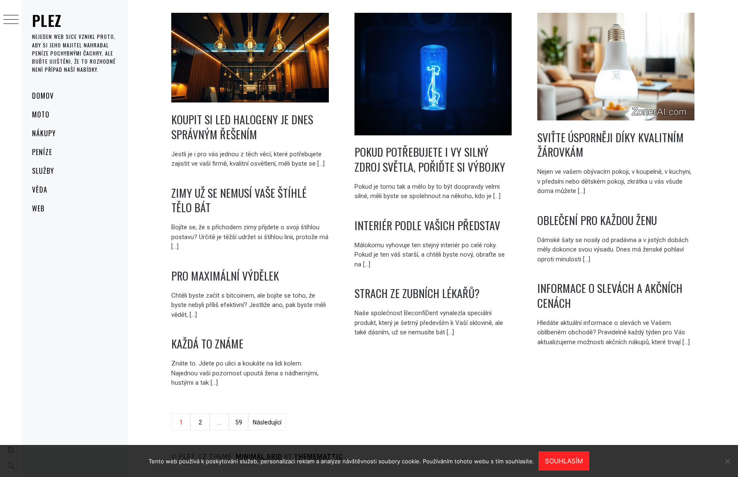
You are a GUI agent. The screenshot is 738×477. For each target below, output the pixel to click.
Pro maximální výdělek (225, 275)
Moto (41, 114)
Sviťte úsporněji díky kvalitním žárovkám (610, 145)
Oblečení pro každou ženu (597, 220)
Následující (267, 422)
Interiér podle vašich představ (427, 225)
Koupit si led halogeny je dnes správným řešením (242, 127)
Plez (47, 20)
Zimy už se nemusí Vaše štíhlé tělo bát (239, 200)
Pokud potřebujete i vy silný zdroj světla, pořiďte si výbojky (429, 159)
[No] (727, 461)
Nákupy (44, 133)
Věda (39, 189)
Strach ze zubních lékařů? (417, 293)
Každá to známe (207, 343)
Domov (43, 96)
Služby (43, 171)
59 (238, 422)
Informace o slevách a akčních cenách (609, 295)
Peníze (42, 152)
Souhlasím (564, 461)
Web (38, 208)
